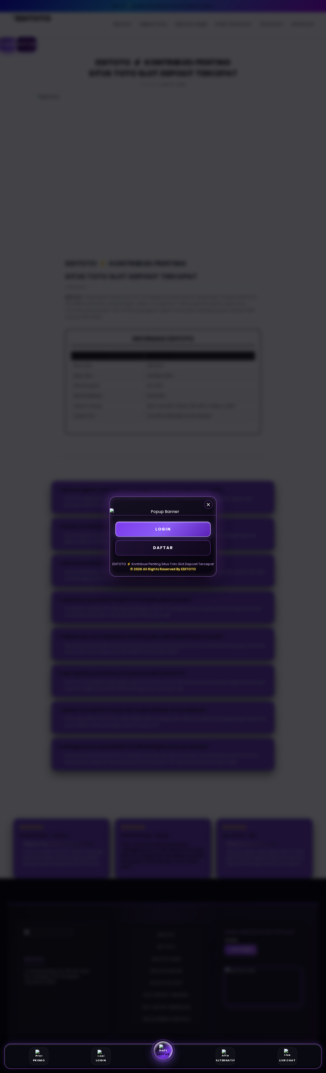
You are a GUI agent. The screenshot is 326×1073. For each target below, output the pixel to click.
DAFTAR (163, 548)
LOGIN (163, 529)
